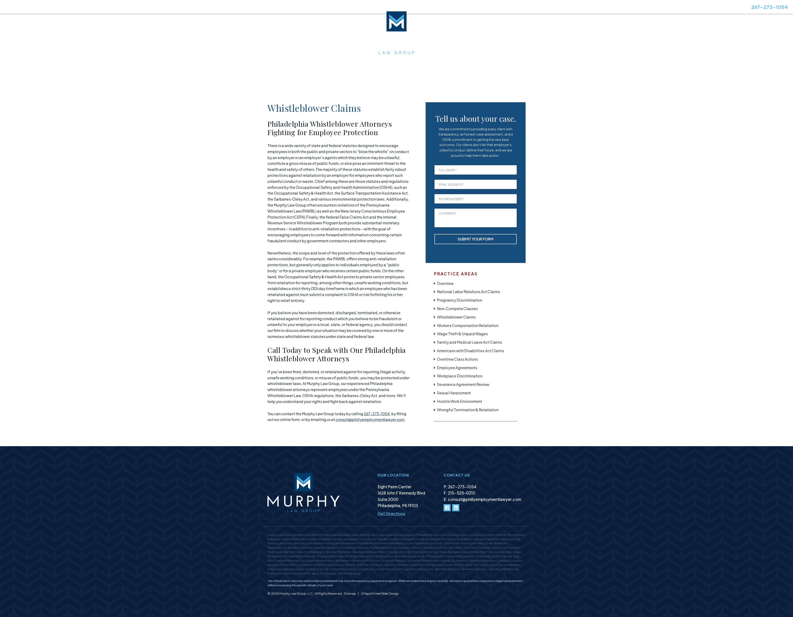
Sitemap (350, 593)
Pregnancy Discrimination (459, 300)
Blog (109, 7)
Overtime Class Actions (457, 359)
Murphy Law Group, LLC (296, 593)
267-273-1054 (769, 7)
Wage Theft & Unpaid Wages (462, 333)
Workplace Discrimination (459, 375)
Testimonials (89, 7)
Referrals (125, 7)
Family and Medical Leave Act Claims (469, 342)
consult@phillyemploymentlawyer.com (370, 419)
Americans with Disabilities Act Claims (470, 350)
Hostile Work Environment (459, 401)
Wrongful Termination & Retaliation (467, 409)
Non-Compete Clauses (457, 308)
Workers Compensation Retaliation (467, 325)
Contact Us (147, 7)
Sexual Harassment (454, 392)
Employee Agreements (457, 367)
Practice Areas (37, 7)
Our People (64, 7)
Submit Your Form (475, 239)
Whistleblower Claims (456, 317)
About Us (12, 7)
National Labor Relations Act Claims (468, 291)
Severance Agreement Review (463, 384)
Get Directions (391, 513)
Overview (445, 283)
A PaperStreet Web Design (380, 593)
